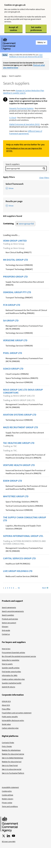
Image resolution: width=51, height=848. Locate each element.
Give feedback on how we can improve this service (25, 56)
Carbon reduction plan (10, 728)
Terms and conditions (10, 806)
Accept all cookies (13, 28)
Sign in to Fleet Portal (10, 765)
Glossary (5, 626)
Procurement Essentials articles (13, 652)
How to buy (6, 649)
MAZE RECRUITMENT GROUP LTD (20, 427)
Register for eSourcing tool (11, 762)
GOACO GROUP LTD (13, 368)
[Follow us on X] (3, 836)
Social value (6, 724)
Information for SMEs (9, 675)
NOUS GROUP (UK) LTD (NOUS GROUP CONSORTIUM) (23, 391)
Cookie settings (7, 795)
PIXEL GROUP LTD (12, 353)
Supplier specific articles (10, 668)
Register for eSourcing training (13, 754)
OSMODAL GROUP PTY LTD (17, 292)
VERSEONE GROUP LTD (15, 340)
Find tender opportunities (11, 671)
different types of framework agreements (25, 132)
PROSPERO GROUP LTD (15, 276)
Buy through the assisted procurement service (19, 656)
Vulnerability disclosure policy (13, 720)
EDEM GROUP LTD (12, 480)
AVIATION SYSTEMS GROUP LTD (19, 414)
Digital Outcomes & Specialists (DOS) (24, 124)
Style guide (6, 630)
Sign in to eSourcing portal (11, 769)
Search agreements (9, 607)
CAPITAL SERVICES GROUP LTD (19, 558)
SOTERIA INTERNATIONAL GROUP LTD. (23, 535)
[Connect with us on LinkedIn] (8, 836)
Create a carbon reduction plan (13, 679)
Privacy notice (7, 802)
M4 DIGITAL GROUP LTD (15, 259)
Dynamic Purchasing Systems (21, 108)
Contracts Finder (8, 742)
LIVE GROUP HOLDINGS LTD (17, 571)
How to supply (7, 664)
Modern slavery (7, 799)
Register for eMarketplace (11, 750)
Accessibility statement (10, 787)
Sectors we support (9, 623)
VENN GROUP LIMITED (15, 240)
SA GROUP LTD (11, 320)
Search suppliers (13, 164)
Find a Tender (7, 746)
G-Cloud (12, 117)
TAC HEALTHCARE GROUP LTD (18, 442)
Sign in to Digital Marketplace (12, 758)
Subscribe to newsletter (10, 660)
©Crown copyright (8, 841)
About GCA (6, 705)
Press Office (6, 709)
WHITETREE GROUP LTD (15, 496)
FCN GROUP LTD (11, 304)
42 (19, 588)
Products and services (10, 619)
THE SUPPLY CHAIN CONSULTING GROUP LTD (24, 519)
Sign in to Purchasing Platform (13, 773)
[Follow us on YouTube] (13, 836)
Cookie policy (7, 791)
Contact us (6, 634)
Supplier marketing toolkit (11, 683)
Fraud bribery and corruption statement (16, 713)
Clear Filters (44, 177)
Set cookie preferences (36, 28)
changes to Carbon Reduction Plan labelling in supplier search (23, 91)
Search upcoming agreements (13, 611)
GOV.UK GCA (6, 701)
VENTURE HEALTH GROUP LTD (19, 465)
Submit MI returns (8, 687)
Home (4, 76)
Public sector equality (10, 716)
